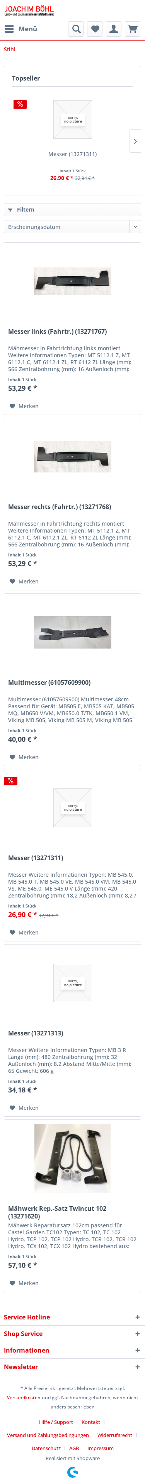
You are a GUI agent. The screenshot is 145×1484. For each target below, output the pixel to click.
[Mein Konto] (113, 29)
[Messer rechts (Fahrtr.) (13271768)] (72, 456)
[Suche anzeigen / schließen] (76, 29)
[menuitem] (20, 29)
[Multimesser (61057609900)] (72, 632)
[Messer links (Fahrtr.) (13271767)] (72, 281)
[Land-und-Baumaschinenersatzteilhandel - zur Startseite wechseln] (29, 10)
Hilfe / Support (56, 1421)
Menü (28, 28)
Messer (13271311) (72, 154)
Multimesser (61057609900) (49, 683)
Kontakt (91, 1421)
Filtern (24, 209)
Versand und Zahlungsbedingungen (48, 1435)
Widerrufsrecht (114, 1435)
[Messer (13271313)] (72, 983)
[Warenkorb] (132, 29)
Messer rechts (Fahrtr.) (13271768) (59, 507)
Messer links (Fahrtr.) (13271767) (57, 332)
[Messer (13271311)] (72, 119)
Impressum (100, 1448)
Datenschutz (46, 1448)
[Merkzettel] (94, 29)
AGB (74, 1448)
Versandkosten (24, 1397)
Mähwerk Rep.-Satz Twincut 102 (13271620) (57, 1212)
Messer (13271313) (35, 1033)
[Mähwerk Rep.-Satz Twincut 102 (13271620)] (72, 1158)
